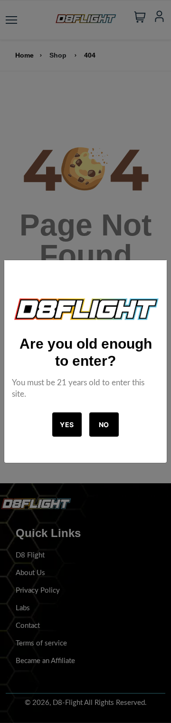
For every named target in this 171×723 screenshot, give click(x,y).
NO (104, 424)
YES (67, 424)
